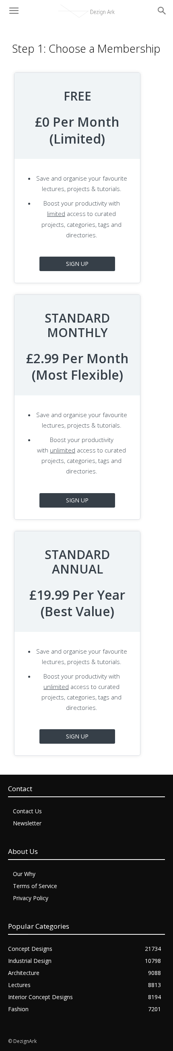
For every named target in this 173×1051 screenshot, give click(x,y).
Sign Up (77, 263)
